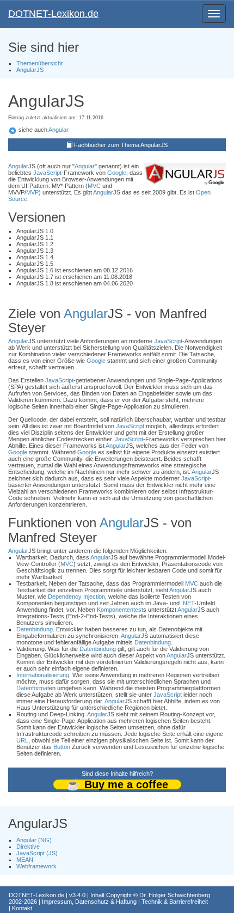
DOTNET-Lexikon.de (53, 13)
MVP (32, 192)
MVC (94, 185)
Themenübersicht (39, 63)
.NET (187, 603)
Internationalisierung (42, 675)
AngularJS (30, 69)
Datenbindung (34, 629)
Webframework (36, 866)
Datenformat (32, 688)
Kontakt (22, 908)
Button (61, 747)
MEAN (24, 859)
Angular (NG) (34, 840)
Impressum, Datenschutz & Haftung (89, 901)
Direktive (28, 846)
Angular (58, 129)
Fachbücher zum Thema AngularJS (121, 145)
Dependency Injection (76, 596)
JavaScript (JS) (37, 853)
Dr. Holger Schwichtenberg (174, 895)
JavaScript (47, 172)
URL (22, 740)
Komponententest (120, 609)
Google (116, 172)
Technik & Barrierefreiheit (174, 901)
